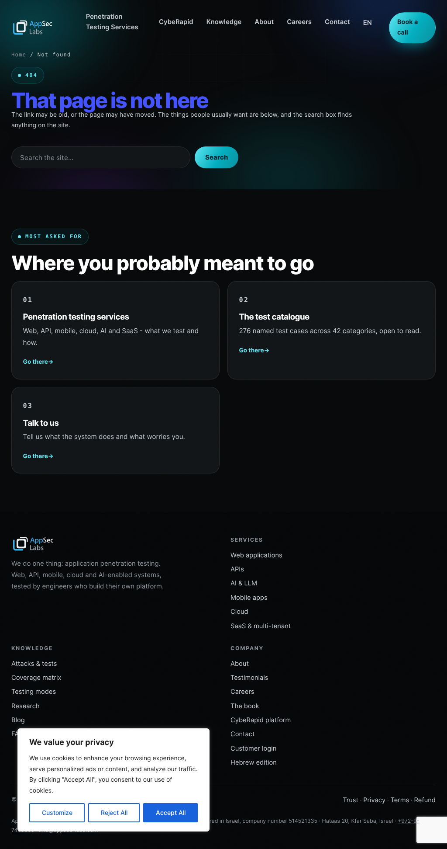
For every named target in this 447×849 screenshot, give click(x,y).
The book (244, 706)
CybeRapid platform (260, 720)
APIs (237, 569)
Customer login (253, 748)
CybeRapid (176, 22)
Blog (18, 720)
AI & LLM (243, 583)
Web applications (256, 555)
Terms (399, 800)
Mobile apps (249, 598)
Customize (57, 812)
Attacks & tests (34, 664)
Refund (425, 800)
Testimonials (249, 678)
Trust (350, 800)
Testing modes (33, 692)
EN (367, 23)
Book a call (407, 27)
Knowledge (224, 22)
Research (25, 706)
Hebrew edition (253, 762)
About (264, 22)
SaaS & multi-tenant (260, 626)
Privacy (374, 800)
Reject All (114, 812)
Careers (299, 22)
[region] (113, 780)
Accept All (171, 812)
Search (216, 157)
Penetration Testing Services (112, 22)
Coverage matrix (36, 678)
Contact (337, 22)
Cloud (239, 612)
